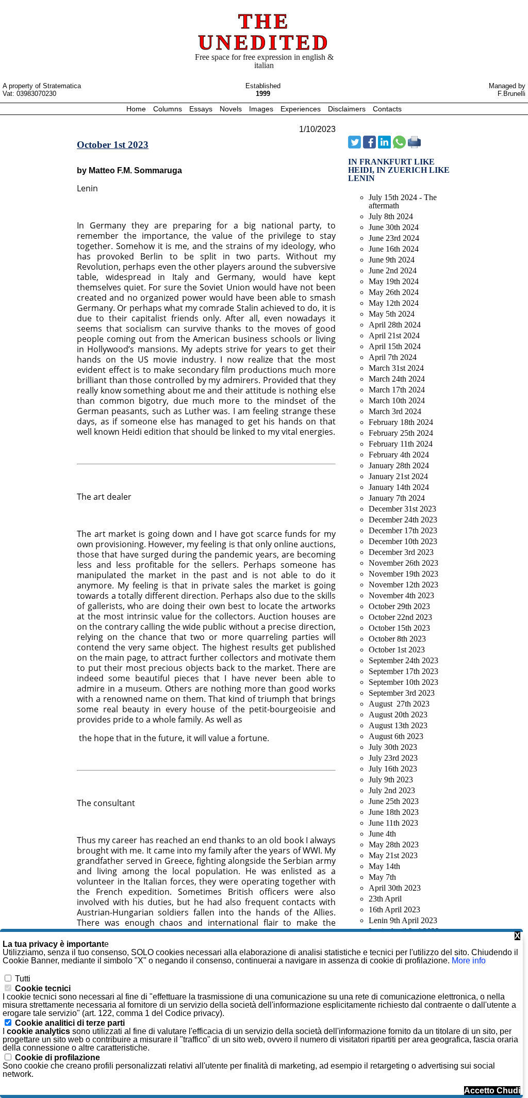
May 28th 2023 (394, 844)
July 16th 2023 (393, 768)
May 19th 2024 (394, 281)
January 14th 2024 (399, 487)
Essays (201, 109)
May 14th (384, 866)
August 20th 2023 (398, 714)
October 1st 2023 (397, 649)
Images (262, 109)
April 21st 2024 (394, 335)
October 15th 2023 (399, 628)
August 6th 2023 (396, 736)
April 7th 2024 (393, 357)
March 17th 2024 (397, 389)
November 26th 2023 (403, 563)
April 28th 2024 (395, 324)
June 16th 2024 (394, 248)
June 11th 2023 (393, 822)
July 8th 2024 (391, 216)
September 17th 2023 (403, 671)
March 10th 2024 (397, 400)
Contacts (387, 109)
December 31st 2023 (402, 508)
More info (469, 960)
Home (137, 109)
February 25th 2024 (401, 433)
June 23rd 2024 (394, 238)
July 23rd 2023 (393, 757)
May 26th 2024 (394, 292)
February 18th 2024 (401, 422)
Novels (232, 109)
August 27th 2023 (399, 703)
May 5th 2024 (392, 313)
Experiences (301, 109)
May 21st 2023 (393, 855)
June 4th (382, 833)
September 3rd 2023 (402, 693)
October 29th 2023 (399, 606)
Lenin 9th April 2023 (403, 920)
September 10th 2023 (403, 682)
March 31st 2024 (396, 368)
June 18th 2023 (394, 812)
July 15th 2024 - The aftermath (403, 201)
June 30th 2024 (394, 227)
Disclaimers (348, 109)
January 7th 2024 (397, 498)
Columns (167, 109)
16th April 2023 (394, 909)
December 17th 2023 (403, 530)
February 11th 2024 (401, 443)
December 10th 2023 (403, 541)
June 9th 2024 (392, 259)
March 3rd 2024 (395, 411)
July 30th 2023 (393, 747)
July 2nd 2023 (392, 790)
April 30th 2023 (395, 887)
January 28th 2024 (399, 465)
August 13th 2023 (398, 725)
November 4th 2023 (401, 595)
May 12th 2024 (394, 303)
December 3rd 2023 (401, 552)
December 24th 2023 (403, 519)
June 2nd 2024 (393, 270)
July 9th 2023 (391, 779)
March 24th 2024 (397, 378)
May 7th (382, 877)
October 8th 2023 (397, 638)
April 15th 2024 (395, 346)
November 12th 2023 (403, 584)
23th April (385, 898)
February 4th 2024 (399, 454)
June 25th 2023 (394, 801)
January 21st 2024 (398, 476)
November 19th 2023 (403, 573)
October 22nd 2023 (400, 617)
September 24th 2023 (403, 660)
